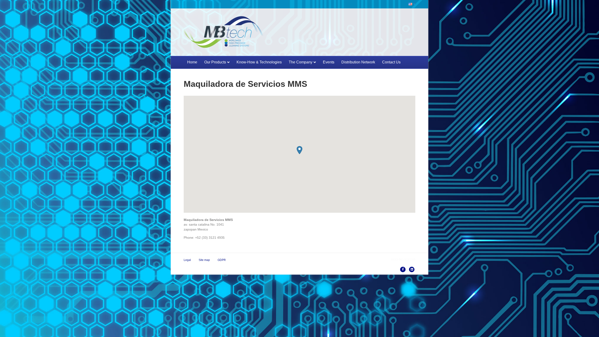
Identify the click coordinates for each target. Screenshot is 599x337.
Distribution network (358, 62)
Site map (204, 260)
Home (192, 62)
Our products (215, 62)
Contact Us (391, 62)
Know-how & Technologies (259, 62)
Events (328, 62)
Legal (187, 260)
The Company (300, 62)
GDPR (222, 260)
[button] (299, 150)
